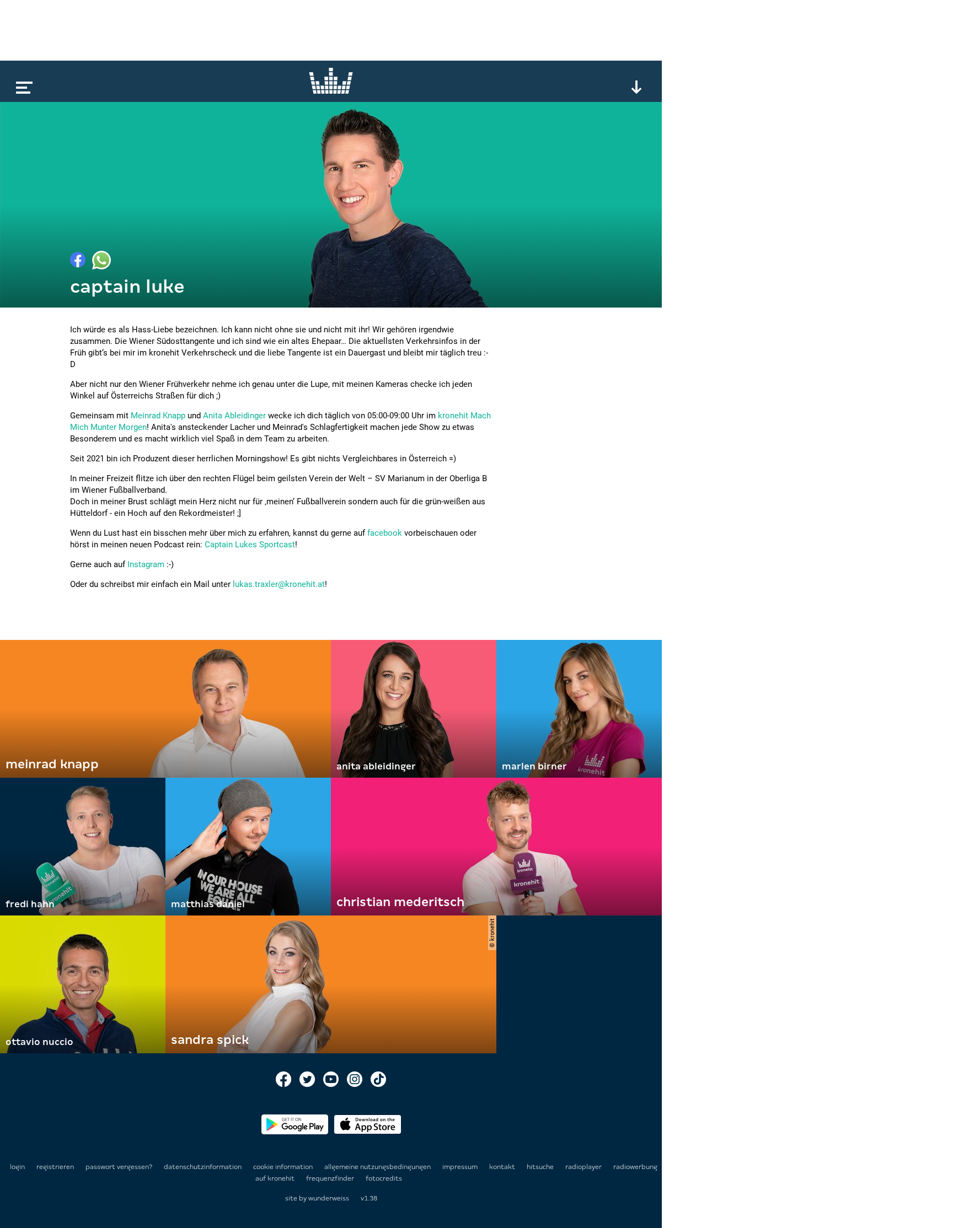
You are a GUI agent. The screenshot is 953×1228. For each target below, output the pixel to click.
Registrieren (55, 1167)
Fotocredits (384, 1178)
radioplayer (584, 1167)
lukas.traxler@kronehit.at (279, 584)
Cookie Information (283, 1167)
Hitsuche (541, 1167)
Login (17, 1167)
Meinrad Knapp (158, 416)
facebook (384, 533)
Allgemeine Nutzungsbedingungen (378, 1167)
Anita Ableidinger (234, 416)
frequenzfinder (331, 1178)
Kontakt (503, 1167)
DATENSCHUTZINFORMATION (203, 1167)
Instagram (145, 564)
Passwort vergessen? (118, 1167)
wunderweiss (328, 1198)
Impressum (460, 1167)
